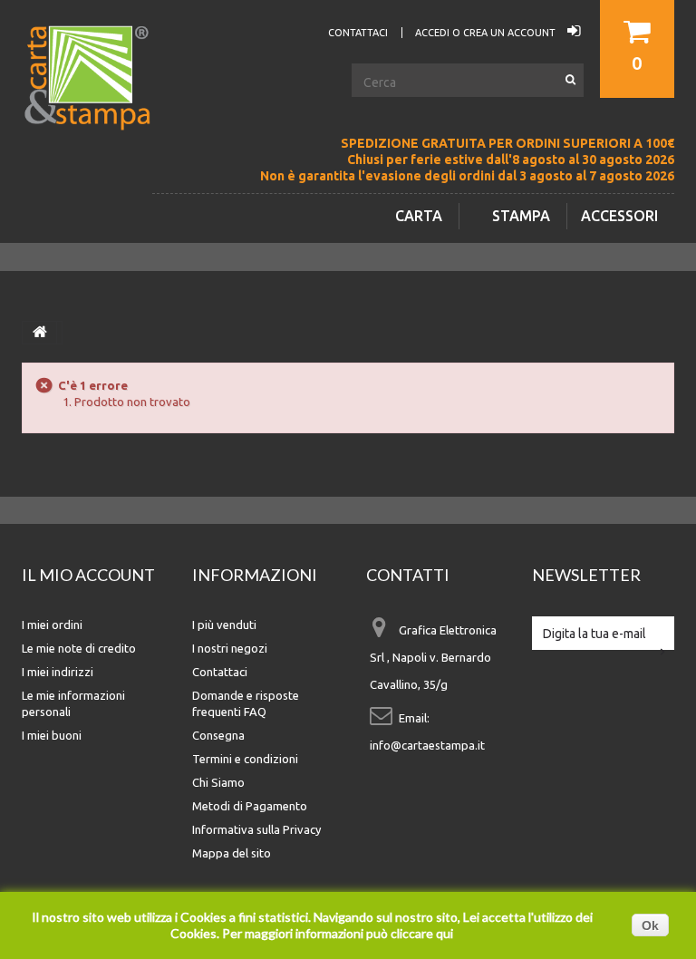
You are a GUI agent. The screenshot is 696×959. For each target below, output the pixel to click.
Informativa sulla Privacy (256, 829)
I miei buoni (52, 735)
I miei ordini (52, 624)
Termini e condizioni (245, 758)
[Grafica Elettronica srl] (94, 107)
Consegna (218, 735)
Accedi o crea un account (486, 32)
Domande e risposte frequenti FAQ (245, 703)
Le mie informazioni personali (73, 703)
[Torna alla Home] (40, 333)
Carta (418, 216)
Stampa (521, 216)
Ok (650, 925)
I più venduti (224, 624)
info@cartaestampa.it (427, 745)
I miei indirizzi (57, 671)
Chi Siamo (218, 782)
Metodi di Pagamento (249, 805)
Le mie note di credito (79, 648)
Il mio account (88, 575)
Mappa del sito (231, 853)
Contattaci (219, 671)
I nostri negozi (229, 648)
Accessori (619, 216)
